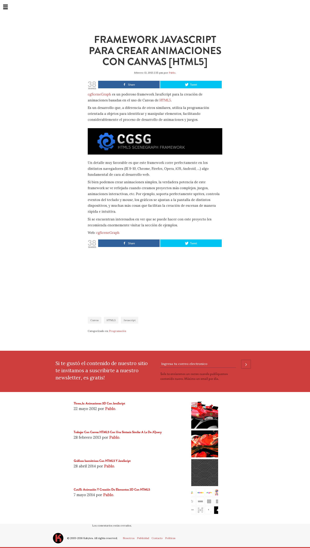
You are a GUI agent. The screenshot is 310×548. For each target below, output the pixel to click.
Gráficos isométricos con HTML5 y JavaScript (102, 461)
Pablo (172, 72)
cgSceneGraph (99, 94)
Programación (117, 331)
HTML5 (165, 100)
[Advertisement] (155, 281)
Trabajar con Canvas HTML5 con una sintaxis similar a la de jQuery (118, 432)
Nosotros (129, 538)
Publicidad (143, 538)
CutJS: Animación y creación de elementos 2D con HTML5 (112, 489)
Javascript (130, 320)
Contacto (157, 538)
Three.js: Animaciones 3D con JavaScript (99, 403)
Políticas (170, 538)
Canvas (94, 320)
